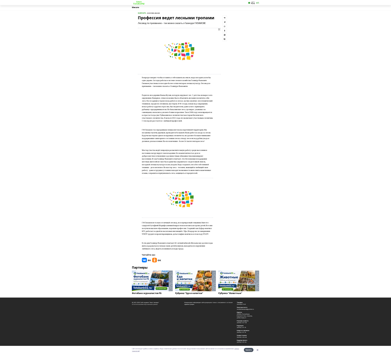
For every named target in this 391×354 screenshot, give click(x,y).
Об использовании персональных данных (145, 304)
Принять (248, 350)
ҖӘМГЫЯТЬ (142, 13)
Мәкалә (135, 7)
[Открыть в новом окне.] (146, 260)
